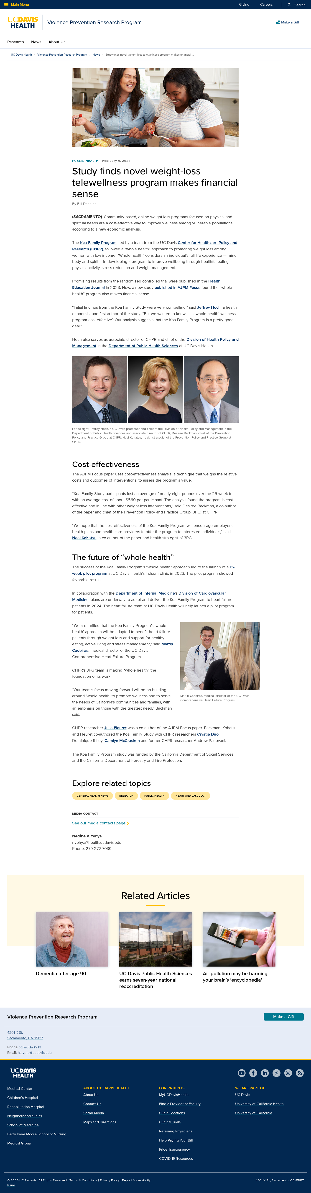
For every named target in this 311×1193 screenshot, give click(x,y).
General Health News (92, 796)
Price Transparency (174, 1149)
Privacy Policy (110, 1180)
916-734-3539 (30, 1047)
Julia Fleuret (115, 728)
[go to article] (72, 939)
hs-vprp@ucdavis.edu (35, 1052)
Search (296, 5)
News (36, 42)
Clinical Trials (170, 1122)
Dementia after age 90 (61, 973)
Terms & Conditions (83, 1180)
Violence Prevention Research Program (62, 54)
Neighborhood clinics (24, 1116)
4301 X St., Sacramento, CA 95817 (280, 1180)
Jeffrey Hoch (209, 307)
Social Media (93, 1113)
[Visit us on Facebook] (251, 1073)
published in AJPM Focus (177, 287)
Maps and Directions (99, 1122)
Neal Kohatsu (84, 538)
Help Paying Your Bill (176, 1140)
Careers (266, 4)
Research (15, 42)
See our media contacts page (98, 823)
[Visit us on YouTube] (242, 1073)
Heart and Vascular (191, 796)
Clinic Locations (172, 1113)
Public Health (85, 160)
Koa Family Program (98, 243)
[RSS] (298, 1073)
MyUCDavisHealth (174, 1094)
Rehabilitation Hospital (25, 1106)
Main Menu (16, 4)
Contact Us (92, 1103)
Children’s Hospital (22, 1097)
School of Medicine (23, 1125)
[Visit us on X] (274, 1073)
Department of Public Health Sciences (143, 346)
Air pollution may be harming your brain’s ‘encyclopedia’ (235, 976)
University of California (253, 1113)
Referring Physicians (175, 1131)
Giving (244, 4)
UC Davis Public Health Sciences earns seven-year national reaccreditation (155, 980)
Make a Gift (287, 22)
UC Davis (242, 1094)
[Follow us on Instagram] (286, 1073)
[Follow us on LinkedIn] (263, 1073)
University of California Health (259, 1103)
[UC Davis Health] (23, 1073)
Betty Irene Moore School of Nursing (36, 1134)
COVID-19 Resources (176, 1158)
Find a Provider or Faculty (180, 1103)
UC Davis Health (21, 54)
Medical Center (19, 1088)
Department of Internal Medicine (145, 593)
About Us (56, 42)
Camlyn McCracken (122, 741)
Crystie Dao (208, 734)
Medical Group (19, 1143)
